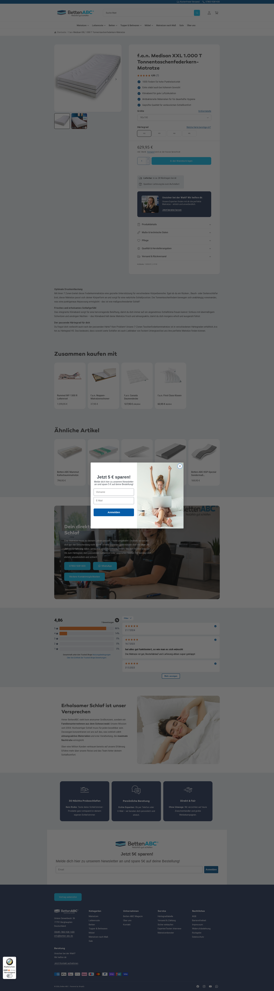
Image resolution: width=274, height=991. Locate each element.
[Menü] (14, 958)
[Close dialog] (179, 466)
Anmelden (114, 512)
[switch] (9, 976)
